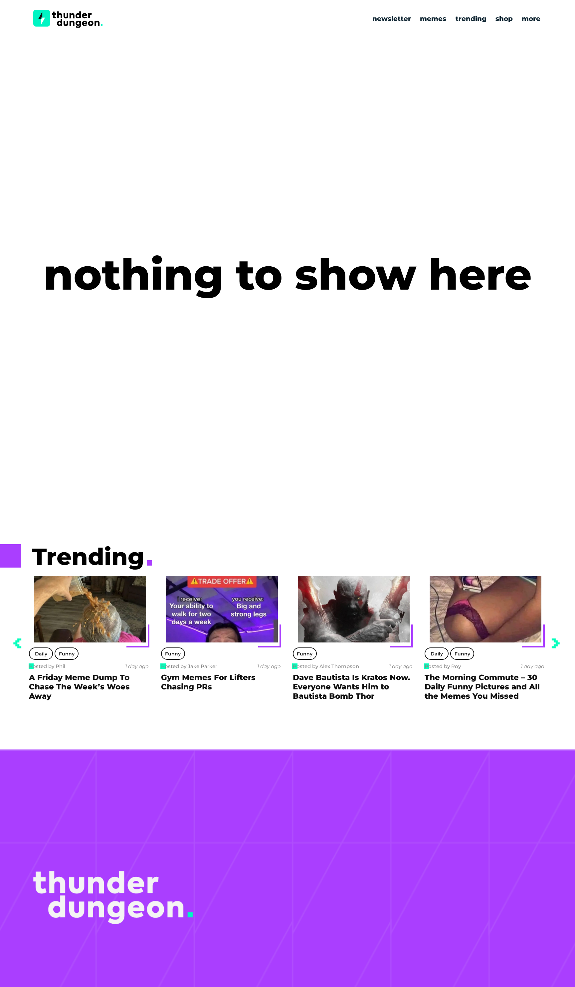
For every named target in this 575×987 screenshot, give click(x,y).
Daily (41, 654)
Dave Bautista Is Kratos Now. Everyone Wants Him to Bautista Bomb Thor (351, 687)
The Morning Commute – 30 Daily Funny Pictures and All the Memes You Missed (482, 687)
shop (504, 19)
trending (471, 19)
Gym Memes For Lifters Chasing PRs (208, 682)
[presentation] (17, 643)
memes (433, 19)
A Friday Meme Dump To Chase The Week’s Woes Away (79, 687)
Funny (67, 654)
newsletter (391, 19)
